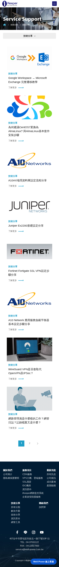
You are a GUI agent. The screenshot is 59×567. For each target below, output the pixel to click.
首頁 (4, 24)
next (38, 443)
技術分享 (14, 25)
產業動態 (51, 485)
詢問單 (42, 507)
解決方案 (15, 511)
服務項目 (26, 470)
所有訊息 (51, 474)
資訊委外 (26, 489)
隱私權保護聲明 (11, 478)
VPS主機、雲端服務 (32, 478)
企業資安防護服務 (31, 496)
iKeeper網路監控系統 (33, 493)
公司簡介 (7, 474)
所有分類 (15, 507)
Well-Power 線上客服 (43, 561)
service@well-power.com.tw (29, 549)
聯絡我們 (43, 503)
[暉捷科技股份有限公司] (9, 4)
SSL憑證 (26, 481)
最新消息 (51, 470)
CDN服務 (27, 474)
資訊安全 (15, 518)
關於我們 (7, 470)
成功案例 (51, 481)
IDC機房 (26, 485)
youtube (42, 532)
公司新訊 (51, 478)
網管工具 (15, 522)
